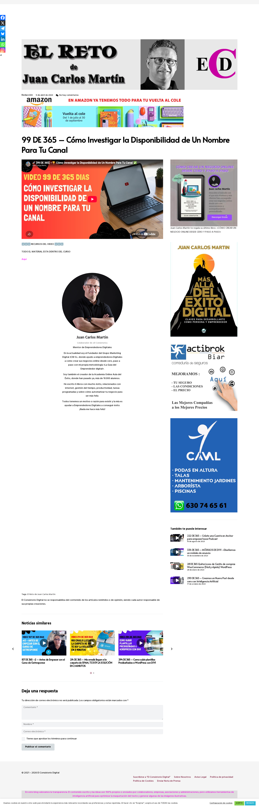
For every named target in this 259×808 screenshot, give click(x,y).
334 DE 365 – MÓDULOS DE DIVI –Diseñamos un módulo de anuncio (211, 551)
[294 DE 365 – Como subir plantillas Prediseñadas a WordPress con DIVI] (140, 642)
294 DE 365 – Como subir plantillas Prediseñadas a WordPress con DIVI (137, 661)
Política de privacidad (221, 777)
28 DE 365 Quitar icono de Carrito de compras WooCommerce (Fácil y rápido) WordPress (211, 565)
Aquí (24, 259)
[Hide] (1, 55)
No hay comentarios (69, 95)
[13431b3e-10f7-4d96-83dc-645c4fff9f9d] (203, 193)
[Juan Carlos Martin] (92, 303)
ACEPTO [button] (239, 803)
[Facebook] (2, 17)
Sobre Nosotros (182, 777)
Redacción (27, 95)
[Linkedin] (2, 39)
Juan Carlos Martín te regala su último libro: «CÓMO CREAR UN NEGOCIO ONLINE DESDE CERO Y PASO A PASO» (203, 230)
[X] (2, 23)
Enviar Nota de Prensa (168, 781)
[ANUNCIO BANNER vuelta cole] (129, 112)
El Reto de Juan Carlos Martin (41, 595)
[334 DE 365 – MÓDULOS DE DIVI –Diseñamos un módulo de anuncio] (177, 552)
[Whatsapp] (2, 44)
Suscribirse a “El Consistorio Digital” (151, 777)
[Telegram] (2, 28)
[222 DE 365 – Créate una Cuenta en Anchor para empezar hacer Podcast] (177, 538)
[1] (203, 289)
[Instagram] (2, 50)
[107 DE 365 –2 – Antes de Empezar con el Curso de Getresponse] (44, 642)
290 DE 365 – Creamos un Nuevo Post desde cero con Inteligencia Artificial (210, 579)
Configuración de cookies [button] (221, 803)
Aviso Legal (200, 777)
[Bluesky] (2, 33)
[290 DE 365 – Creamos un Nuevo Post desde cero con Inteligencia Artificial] (177, 580)
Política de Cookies (143, 781)
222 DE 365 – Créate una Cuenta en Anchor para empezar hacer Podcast (210, 537)
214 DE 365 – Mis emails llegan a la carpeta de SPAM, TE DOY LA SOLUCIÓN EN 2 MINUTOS (91, 662)
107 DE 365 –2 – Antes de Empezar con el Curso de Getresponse (43, 661)
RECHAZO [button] (250, 803)
